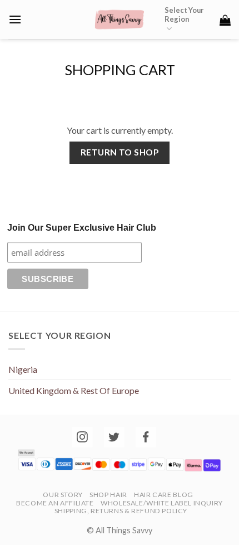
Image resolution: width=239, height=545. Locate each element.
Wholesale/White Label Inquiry (162, 503)
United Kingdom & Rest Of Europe (73, 390)
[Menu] (15, 19)
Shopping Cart (119, 69)
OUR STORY (63, 494)
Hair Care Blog (163, 494)
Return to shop (120, 152)
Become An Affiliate (55, 503)
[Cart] (225, 20)
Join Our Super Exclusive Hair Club (81, 227)
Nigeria (22, 369)
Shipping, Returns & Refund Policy (120, 511)
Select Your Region (184, 14)
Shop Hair (108, 494)
